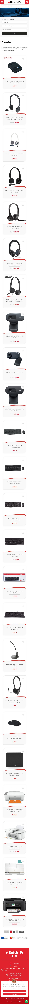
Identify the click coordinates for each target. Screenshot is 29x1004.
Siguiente (21, 931)
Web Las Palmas (19, 1001)
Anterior (6, 931)
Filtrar (15, 33)
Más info (14, 994)
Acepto (14, 991)
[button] (26, 1001)
